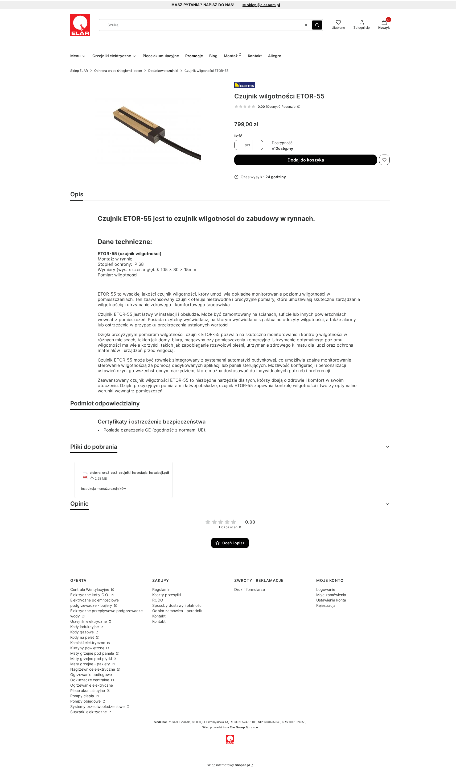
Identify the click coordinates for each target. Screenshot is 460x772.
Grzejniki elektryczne (89, 621)
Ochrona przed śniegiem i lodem (118, 71)
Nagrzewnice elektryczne (93, 669)
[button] (317, 25)
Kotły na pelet (82, 637)
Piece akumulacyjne (88, 690)
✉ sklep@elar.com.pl (261, 5)
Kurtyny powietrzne (87, 648)
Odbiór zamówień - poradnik (177, 610)
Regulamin (161, 589)
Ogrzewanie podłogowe (91, 674)
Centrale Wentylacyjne (90, 589)
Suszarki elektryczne (89, 711)
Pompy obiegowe (86, 701)
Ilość (238, 136)
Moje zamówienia (331, 594)
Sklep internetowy (228, 765)
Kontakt (159, 616)
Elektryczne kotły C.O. (90, 594)
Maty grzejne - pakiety (90, 664)
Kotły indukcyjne (85, 626)
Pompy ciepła (82, 696)
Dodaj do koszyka (306, 160)
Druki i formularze (249, 589)
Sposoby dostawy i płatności (177, 605)
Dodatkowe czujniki (163, 71)
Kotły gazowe (82, 632)
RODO (157, 600)
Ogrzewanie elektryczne (91, 685)
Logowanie (325, 589)
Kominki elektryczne (88, 642)
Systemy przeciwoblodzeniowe (98, 706)
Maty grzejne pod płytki (91, 658)
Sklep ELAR (79, 71)
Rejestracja (325, 605)
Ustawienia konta (331, 600)
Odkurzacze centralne (90, 680)
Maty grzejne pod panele (92, 653)
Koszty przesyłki (166, 594)
